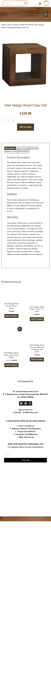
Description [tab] (10, 148)
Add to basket (25, 127)
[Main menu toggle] (45, 14)
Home (3, 25)
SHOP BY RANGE (27, 25)
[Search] (25, 3)
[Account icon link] (40, 3)
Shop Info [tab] (34, 148)
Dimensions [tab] (23, 152)
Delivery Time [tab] (11, 152)
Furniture (15, 25)
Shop (9, 25)
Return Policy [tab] (22, 148)
